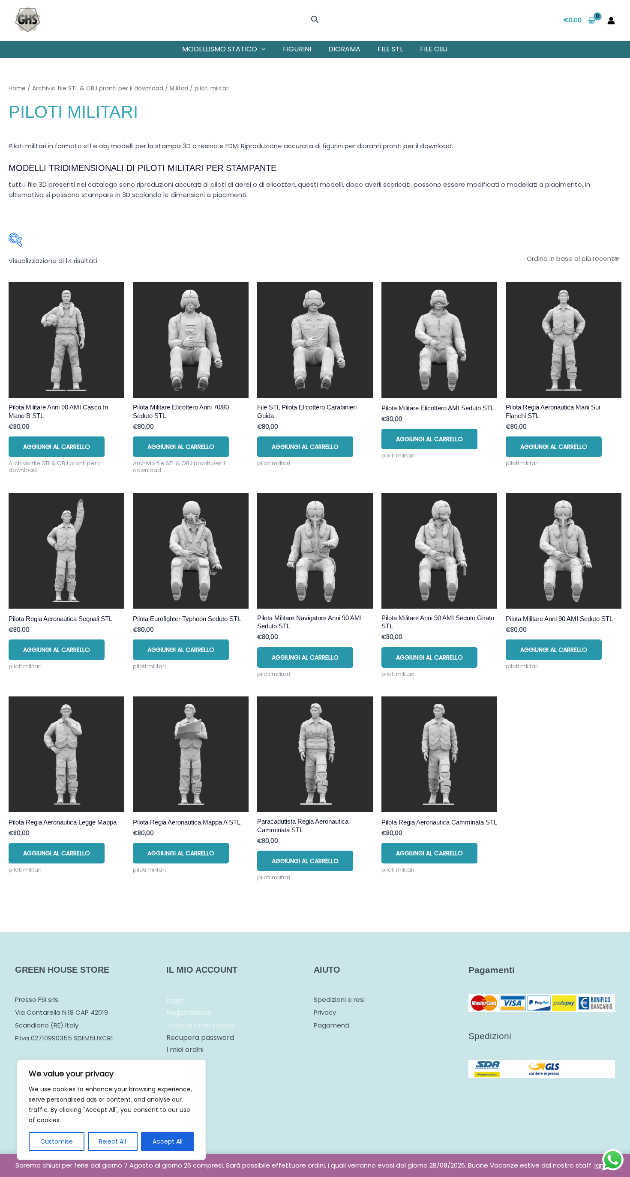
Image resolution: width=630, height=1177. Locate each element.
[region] (111, 1110)
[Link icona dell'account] (611, 20)
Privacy (325, 1012)
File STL (390, 49)
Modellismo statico (219, 49)
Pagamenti (331, 1025)
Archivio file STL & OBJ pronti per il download (97, 88)
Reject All (112, 1141)
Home (17, 88)
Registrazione (189, 1013)
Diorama (344, 49)
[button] (315, 20)
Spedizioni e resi (339, 999)
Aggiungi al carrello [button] (56, 446)
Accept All (168, 1141)
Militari (179, 88)
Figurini (297, 49)
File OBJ (434, 49)
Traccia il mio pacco (200, 1025)
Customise (56, 1141)
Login (174, 1000)
